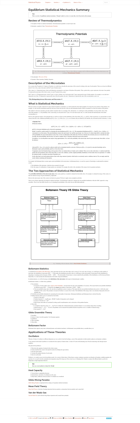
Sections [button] (56, 2)
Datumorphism (77, 418)
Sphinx (46, 418)
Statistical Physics (34, 2)
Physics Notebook (68, 418)
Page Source (91, 418)
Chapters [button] (47, 2)
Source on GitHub (58, 418)
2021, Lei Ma (33, 418)
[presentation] (37, 86)
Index (85, 418)
